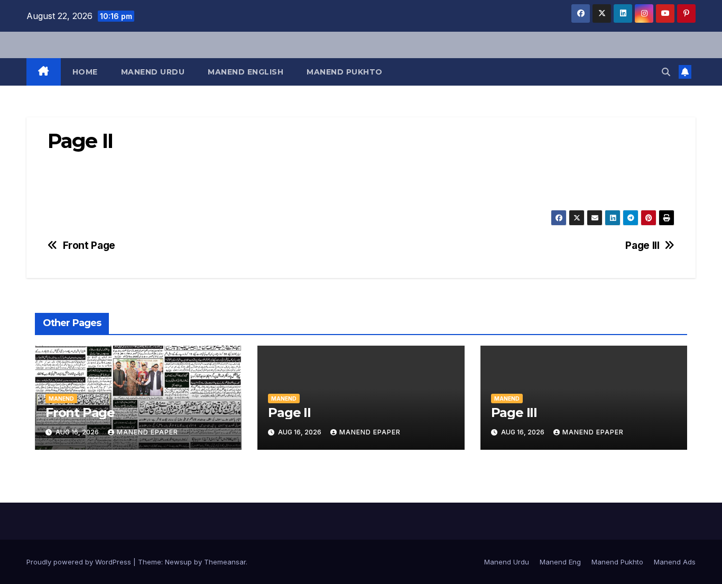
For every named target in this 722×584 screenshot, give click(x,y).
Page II (289, 412)
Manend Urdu (153, 72)
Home (85, 72)
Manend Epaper (147, 432)
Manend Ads (675, 562)
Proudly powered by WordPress (79, 562)
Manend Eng (560, 562)
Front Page (89, 245)
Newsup (178, 562)
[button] (666, 72)
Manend (61, 398)
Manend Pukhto (345, 72)
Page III (642, 245)
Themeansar (225, 562)
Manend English (245, 72)
